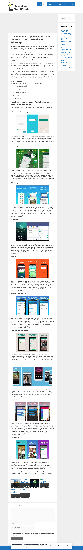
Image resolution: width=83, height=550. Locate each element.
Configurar (68, 545)
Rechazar (60, 545)
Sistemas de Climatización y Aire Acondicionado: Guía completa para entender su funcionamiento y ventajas (66, 43)
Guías (49, 4)
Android (65, 4)
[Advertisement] (32, 22)
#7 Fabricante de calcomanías (21, 94)
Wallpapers (71, 4)
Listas (44, 4)
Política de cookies (36, 547)
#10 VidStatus (18, 98)
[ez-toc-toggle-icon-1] (41, 82)
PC (60, 4)
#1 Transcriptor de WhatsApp (20, 85)
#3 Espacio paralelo (18, 88)
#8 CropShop (17, 95)
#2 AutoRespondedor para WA (21, 86)
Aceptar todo (53, 545)
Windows (55, 4)
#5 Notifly (16, 91)
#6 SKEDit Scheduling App (20, 92)
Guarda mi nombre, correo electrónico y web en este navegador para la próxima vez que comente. (33, 534)
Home (39, 4)
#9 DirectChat (17, 97)
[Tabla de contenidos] (42, 82)
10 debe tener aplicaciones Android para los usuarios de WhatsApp (27, 83)
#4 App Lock (17, 89)
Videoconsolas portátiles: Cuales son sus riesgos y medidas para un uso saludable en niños (66, 33)
